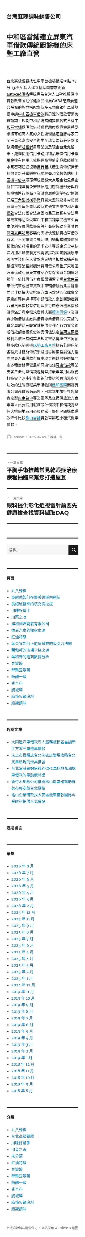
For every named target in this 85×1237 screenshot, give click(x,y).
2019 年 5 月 (22, 1031)
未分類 (17, 1156)
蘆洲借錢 (59, 312)
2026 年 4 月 (22, 892)
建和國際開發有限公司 (30, 623)
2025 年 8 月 (22, 932)
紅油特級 (18, 637)
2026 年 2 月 (22, 905)
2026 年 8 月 (22, 866)
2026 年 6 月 (22, 879)
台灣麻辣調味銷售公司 (34, 16)
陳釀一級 (56, 437)
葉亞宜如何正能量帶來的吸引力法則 (41, 643)
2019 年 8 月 (22, 1011)
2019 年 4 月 (22, 1037)
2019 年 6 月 (22, 1024)
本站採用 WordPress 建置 (60, 1228)
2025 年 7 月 (22, 938)
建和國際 (59, 385)
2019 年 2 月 (22, 1051)
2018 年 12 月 (22, 1064)
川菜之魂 (18, 617)
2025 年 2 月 (22, 971)
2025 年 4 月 (22, 958)
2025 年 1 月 (22, 978)
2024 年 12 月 (23, 985)
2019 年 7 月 (22, 1018)
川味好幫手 (20, 610)
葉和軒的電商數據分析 (30, 656)
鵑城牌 (17, 689)
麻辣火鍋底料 (22, 696)
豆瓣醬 (17, 663)
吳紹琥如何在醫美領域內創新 (35, 597)
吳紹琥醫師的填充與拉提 (32, 604)
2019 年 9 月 (22, 1004)
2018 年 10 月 (22, 1077)
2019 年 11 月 (22, 991)
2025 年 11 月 (22, 919)
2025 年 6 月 (22, 945)
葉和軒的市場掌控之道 (30, 650)
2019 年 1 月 (21, 1057)
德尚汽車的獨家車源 (28, 630)
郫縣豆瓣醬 (20, 670)
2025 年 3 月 (22, 965)
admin (19, 437)
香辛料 (17, 683)
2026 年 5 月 (22, 886)
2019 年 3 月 (22, 1044)
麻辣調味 (18, 703)
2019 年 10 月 (23, 998)
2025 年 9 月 (22, 925)
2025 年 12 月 (23, 912)
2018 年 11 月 (22, 1071)
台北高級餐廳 (22, 1136)
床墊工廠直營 (44, 345)
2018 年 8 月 (22, 1090)
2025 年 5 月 (22, 952)
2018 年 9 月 (22, 1084)
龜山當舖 (33, 418)
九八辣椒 (18, 590)
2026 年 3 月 (22, 899)
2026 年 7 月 (22, 872)
